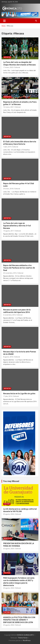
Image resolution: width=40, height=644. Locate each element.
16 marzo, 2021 (8, 107)
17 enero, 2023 (8, 67)
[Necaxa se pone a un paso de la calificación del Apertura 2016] (20, 296)
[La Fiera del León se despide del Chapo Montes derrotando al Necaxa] (20, 48)
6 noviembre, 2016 (9, 315)
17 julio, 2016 (7, 396)
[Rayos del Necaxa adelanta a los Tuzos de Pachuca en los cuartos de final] (20, 251)
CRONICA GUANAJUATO (25, 635)
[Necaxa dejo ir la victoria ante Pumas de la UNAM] (20, 338)
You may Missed (11, 481)
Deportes (7, 57)
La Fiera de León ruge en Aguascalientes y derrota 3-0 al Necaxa (17, 225)
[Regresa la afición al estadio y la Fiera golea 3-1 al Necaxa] (20, 88)
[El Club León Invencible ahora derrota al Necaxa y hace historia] (20, 128)
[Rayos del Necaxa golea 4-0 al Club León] (20, 170)
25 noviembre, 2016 (10, 273)
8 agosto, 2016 (8, 357)
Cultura (7, 504)
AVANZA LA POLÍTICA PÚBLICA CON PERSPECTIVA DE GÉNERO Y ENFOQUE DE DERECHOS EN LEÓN (19, 619)
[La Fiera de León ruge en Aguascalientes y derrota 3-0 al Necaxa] (20, 209)
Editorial (17, 67)
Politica (7, 573)
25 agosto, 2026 (8, 514)
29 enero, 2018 (8, 189)
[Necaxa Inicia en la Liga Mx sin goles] (20, 380)
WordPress (27, 640)
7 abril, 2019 (7, 147)
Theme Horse (23, 638)
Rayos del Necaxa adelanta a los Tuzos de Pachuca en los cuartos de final (19, 267)
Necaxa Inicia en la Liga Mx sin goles (19, 393)
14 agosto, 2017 (8, 231)
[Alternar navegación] (4, 20)
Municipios (8, 538)
